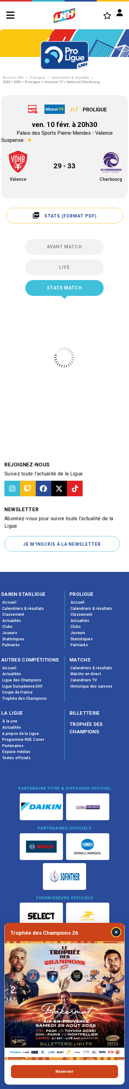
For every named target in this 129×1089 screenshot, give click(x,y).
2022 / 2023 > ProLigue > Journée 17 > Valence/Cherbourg (51, 82)
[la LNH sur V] (59, 488)
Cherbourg (111, 179)
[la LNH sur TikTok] (75, 488)
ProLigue (37, 78)
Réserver (64, 1071)
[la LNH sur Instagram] (12, 488)
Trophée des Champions (86, 728)
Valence (18, 179)
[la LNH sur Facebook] (43, 488)
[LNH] (64, 15)
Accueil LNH (13, 78)
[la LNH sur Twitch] (28, 488)
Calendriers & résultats (70, 78)
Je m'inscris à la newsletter (62, 544)
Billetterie (85, 713)
